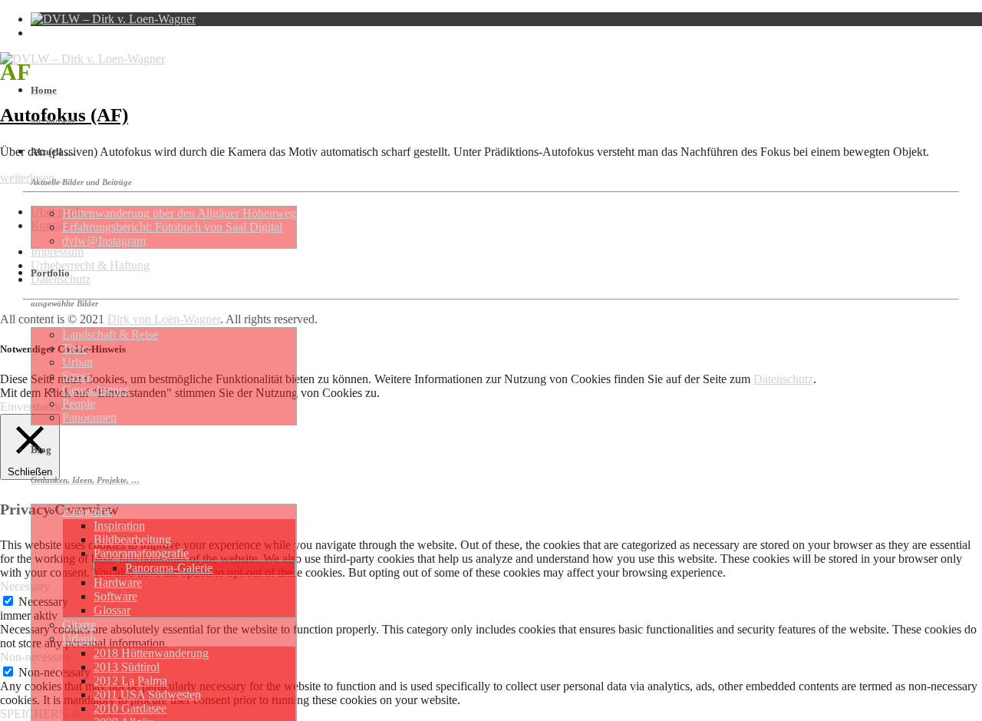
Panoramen (89, 417)
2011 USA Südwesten (147, 694)
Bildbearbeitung (132, 539)
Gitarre (79, 624)
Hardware (118, 582)
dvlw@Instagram (104, 240)
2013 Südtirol (127, 666)
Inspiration (119, 525)
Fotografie (87, 511)
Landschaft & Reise (110, 334)
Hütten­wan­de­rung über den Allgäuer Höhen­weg (179, 213)
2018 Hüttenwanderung (151, 653)
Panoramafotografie (141, 553)
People (78, 403)
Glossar (112, 610)
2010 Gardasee (130, 708)
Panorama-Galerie (169, 567)
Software (115, 596)
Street (76, 375)
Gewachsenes (95, 389)
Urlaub (79, 638)
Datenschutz (783, 378)
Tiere (74, 348)
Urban (77, 362)
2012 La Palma (130, 680)
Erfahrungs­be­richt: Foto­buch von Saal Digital (172, 226)
